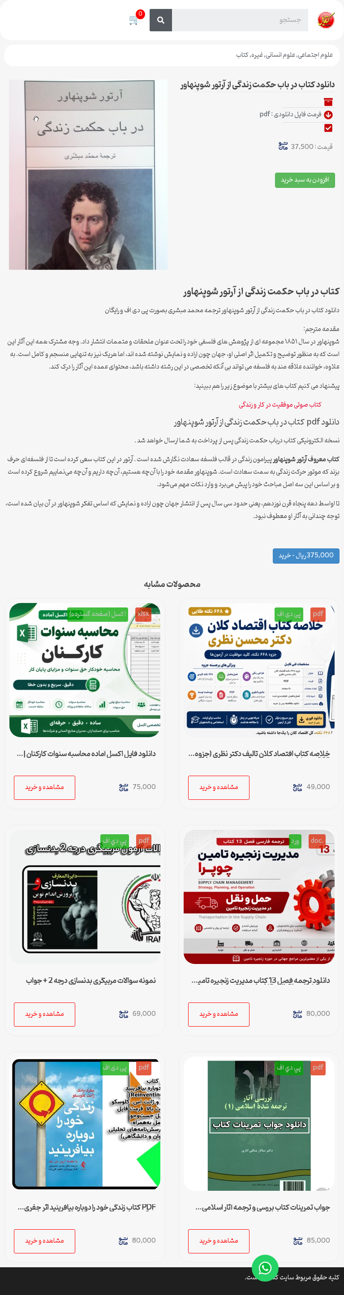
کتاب (242, 55)
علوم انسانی (280, 55)
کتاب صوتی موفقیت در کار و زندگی (280, 405)
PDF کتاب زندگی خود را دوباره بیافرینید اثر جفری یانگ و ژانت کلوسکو (90, 1211)
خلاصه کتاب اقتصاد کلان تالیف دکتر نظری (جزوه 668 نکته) (262, 758)
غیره (257, 55)
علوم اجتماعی (315, 55)
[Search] (161, 20)
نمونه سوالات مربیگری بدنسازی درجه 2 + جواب (91, 981)
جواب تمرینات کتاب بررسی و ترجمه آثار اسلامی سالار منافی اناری (266, 1211)
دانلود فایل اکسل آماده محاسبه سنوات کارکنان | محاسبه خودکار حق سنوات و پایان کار (89, 758)
